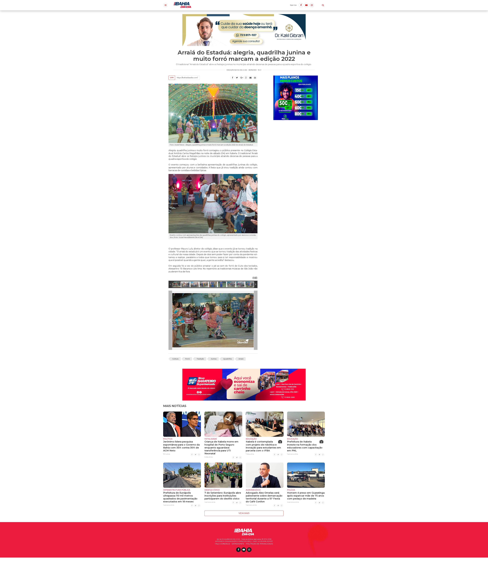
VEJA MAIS (244, 513)
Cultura (175, 359)
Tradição (200, 359)
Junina (213, 359)
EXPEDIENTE (238, 544)
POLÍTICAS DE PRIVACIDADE (259, 544)
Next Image (255, 320)
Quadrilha (227, 359)
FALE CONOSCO (222, 544)
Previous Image (170, 320)
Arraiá (241, 359)
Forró (187, 359)
